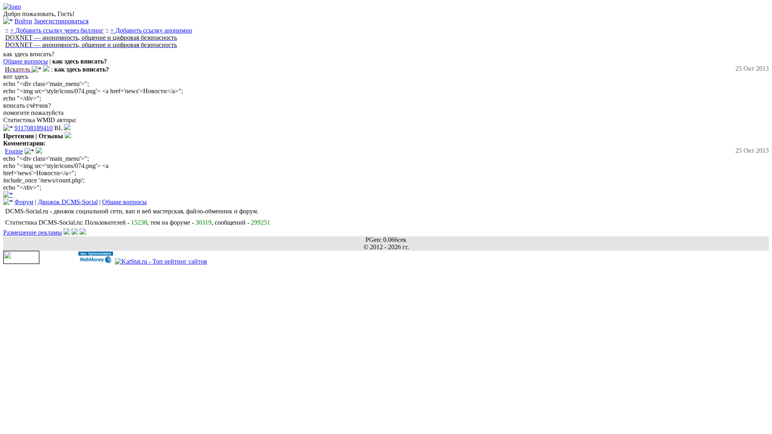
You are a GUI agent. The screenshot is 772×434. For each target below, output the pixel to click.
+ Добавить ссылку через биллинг (57, 30)
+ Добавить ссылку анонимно (151, 30)
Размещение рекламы (32, 232)
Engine (14, 151)
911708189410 (33, 128)
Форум (23, 202)
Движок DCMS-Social (68, 202)
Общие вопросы (25, 61)
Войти (23, 21)
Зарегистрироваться (61, 21)
